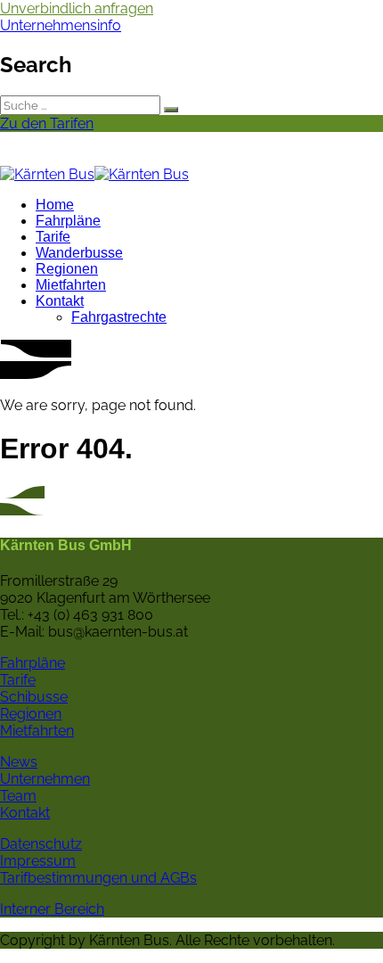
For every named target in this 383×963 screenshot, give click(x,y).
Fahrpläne (68, 220)
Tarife (53, 236)
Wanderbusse (79, 252)
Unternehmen (45, 778)
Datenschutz (41, 843)
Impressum (38, 860)
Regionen (67, 268)
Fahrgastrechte (119, 317)
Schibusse (34, 696)
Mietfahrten (71, 284)
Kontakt (60, 301)
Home (55, 204)
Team (18, 795)
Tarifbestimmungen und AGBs (98, 877)
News (18, 761)
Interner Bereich (52, 909)
